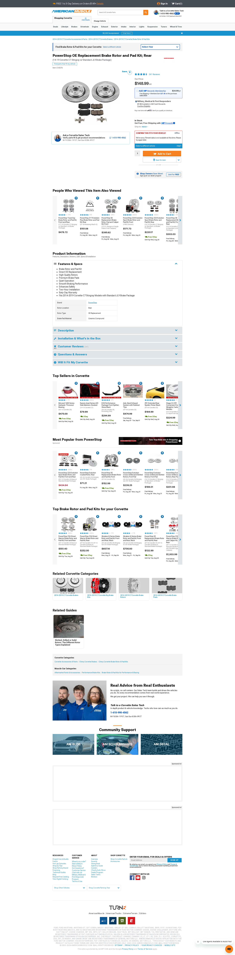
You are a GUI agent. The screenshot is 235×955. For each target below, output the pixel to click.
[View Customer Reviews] (141, 74)
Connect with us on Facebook (132, 877)
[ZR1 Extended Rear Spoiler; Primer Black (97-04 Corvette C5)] (154, 391)
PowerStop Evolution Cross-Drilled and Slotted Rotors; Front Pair (133, 477)
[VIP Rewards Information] (174, 123)
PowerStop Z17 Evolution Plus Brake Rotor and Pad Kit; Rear (89, 221)
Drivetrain (85, 27)
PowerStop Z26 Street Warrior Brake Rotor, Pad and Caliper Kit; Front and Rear (175, 543)
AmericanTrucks (113, 913)
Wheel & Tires (176, 27)
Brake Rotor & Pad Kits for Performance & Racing (120, 673)
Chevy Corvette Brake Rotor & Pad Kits (113, 662)
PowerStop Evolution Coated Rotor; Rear (89, 476)
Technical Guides (59, 872)
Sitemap (119, 945)
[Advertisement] (117, 783)
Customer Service (78, 870)
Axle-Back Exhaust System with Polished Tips (131, 406)
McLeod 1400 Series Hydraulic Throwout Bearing (66, 406)
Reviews (94, 877)
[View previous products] (55, 220)
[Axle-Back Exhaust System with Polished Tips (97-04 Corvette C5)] (133, 391)
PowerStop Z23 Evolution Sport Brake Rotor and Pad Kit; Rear (154, 223)
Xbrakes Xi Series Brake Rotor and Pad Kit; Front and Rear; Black (111, 540)
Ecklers (142, 913)
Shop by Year (58, 866)
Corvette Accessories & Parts (66, 662)
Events (55, 861)
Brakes (74, 27)
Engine (95, 27)
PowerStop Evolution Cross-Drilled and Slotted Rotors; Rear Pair (176, 478)
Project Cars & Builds (60, 859)
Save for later (160, 160)
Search (145, 12)
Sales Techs (95, 875)
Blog (54, 875)
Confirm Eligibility (143, 106)
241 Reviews (154, 74)
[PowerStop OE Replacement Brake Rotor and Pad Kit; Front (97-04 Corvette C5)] (111, 460)
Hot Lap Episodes (59, 864)
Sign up (174, 860)
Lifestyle (64, 27)
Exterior (114, 27)
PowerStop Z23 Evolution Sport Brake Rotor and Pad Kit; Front (132, 221)
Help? (179, 146)
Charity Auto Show (98, 870)
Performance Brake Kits (91, 673)
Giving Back (95, 864)
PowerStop (92, 303)
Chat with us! (77, 872)
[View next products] (180, 220)
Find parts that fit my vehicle (65, 64)
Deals (55, 27)
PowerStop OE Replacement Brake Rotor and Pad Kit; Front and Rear (176, 224)
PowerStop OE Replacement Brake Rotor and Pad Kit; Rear (154, 541)
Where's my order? (79, 861)
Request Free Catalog (61, 877)
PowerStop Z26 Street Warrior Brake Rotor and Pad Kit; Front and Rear (68, 540)
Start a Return (77, 864)
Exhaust (104, 27)
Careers (94, 868)
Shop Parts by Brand (60, 868)
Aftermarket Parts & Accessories (67, 673)
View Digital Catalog (60, 879)
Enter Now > (127, 33)
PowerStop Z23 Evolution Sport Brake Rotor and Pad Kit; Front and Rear (68, 477)
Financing (56, 870)
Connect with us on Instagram (143, 877)
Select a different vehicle (145, 146)
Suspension (152, 27)
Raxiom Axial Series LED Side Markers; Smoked (89, 405)
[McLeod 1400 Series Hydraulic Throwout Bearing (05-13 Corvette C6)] (68, 391)
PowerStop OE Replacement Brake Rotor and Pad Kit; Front (111, 476)
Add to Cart (164, 153)
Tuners (164, 27)
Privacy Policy (162, 864)
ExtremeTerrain (130, 913)
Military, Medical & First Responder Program (79, 877)
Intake (123, 27)
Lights (141, 27)
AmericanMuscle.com (71, 11)
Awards (94, 861)
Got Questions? (78, 868)
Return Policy (77, 866)
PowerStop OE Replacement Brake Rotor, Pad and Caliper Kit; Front (110, 223)
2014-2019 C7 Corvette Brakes (101, 39)
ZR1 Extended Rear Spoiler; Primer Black (152, 405)
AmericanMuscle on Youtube (138, 877)
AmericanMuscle (96, 913)
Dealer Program (97, 872)
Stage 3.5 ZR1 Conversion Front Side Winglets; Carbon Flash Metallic (175, 408)
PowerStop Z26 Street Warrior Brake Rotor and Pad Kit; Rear (89, 541)
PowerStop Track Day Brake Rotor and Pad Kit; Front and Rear (68, 223)
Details (100, 3)
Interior (132, 27)
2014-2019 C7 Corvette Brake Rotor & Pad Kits (132, 39)
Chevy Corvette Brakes (88, 662)
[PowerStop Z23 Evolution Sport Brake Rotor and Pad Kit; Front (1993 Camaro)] (133, 205)
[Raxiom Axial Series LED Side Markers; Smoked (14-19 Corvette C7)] (90, 391)
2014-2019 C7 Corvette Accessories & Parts (70, 39)
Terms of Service (145, 949)
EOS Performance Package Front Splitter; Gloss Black (110, 407)
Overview (94, 859)
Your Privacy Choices (151, 945)
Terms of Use (77, 881)
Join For (173, 175)
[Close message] (182, 33)
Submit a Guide (97, 866)
